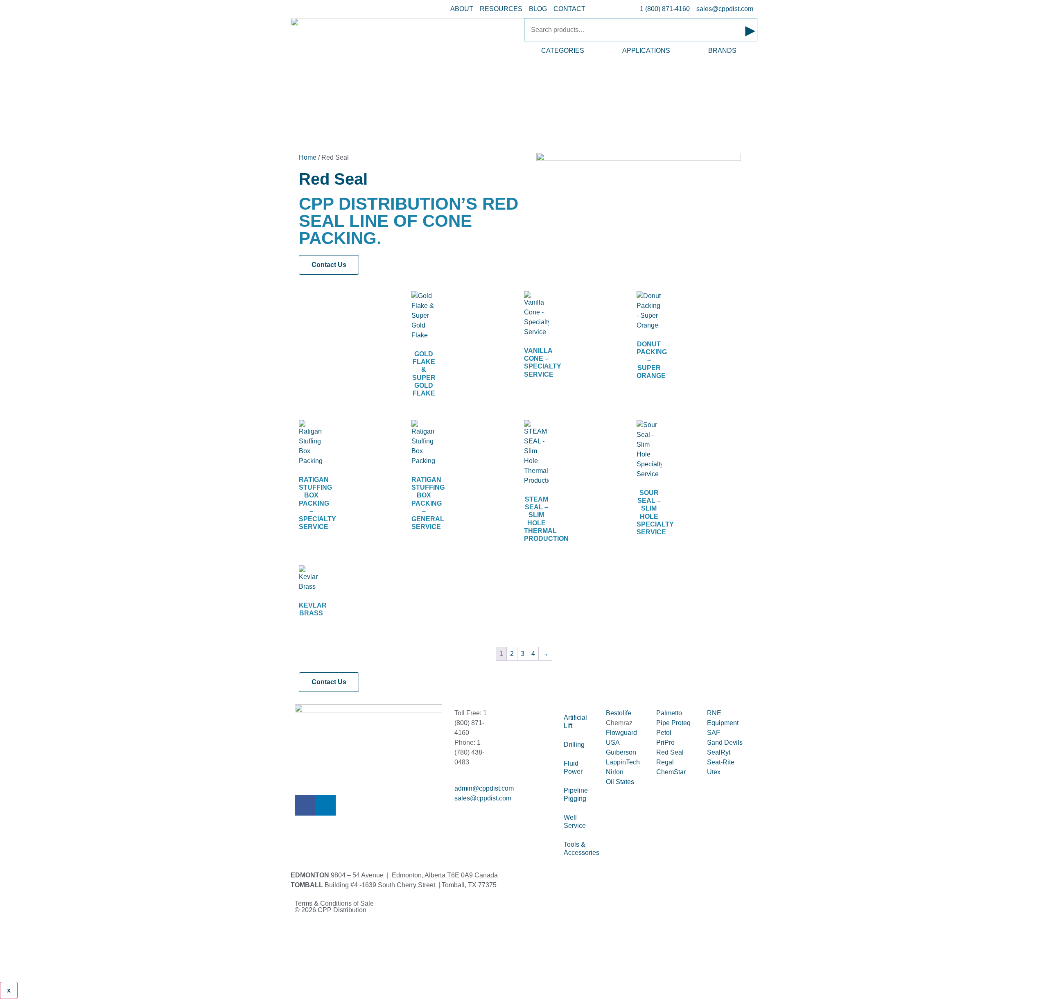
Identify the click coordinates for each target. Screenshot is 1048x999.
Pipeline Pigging (576, 794)
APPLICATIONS (646, 50)
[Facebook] (305, 805)
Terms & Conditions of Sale (337, 903)
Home (307, 157)
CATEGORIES (562, 50)
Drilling (574, 744)
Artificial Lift (575, 721)
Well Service (575, 821)
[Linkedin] (325, 805)
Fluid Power (573, 767)
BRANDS (722, 50)
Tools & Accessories (581, 848)
